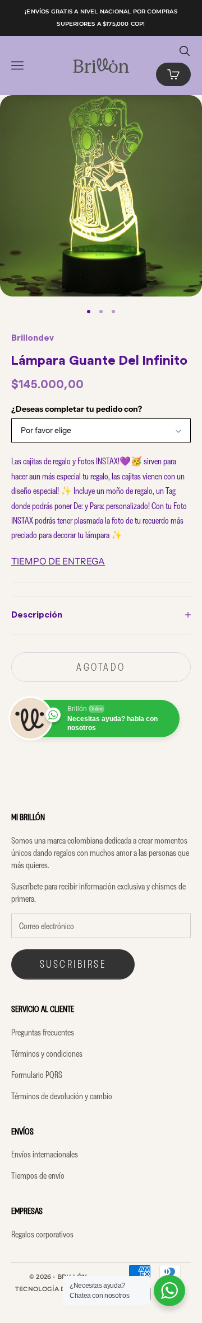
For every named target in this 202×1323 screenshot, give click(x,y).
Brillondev (32, 337)
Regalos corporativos (42, 1234)
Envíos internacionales (44, 1154)
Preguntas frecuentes (42, 1032)
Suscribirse (73, 964)
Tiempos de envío (38, 1175)
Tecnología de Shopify (58, 1289)
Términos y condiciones (46, 1053)
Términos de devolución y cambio (61, 1095)
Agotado (100, 667)
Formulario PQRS (36, 1074)
